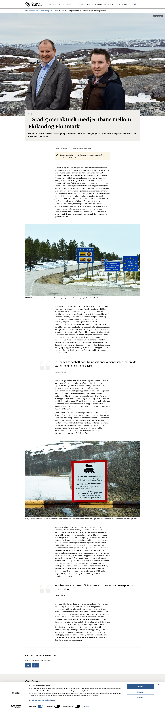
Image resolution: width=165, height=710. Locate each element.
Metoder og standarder (96, 4)
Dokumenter (122, 4)
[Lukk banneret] (158, 684)
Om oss (111, 4)
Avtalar (81, 4)
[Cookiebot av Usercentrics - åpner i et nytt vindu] (16, 706)
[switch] (57, 706)
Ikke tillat (140, 697)
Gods (62, 11)
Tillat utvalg (140, 692)
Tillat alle (140, 686)
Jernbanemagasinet (47, 11)
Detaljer (86, 706)
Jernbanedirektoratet (31, 11)
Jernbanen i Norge (56, 4)
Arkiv (56, 11)
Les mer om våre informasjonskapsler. (42, 700)
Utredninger (71, 4)
